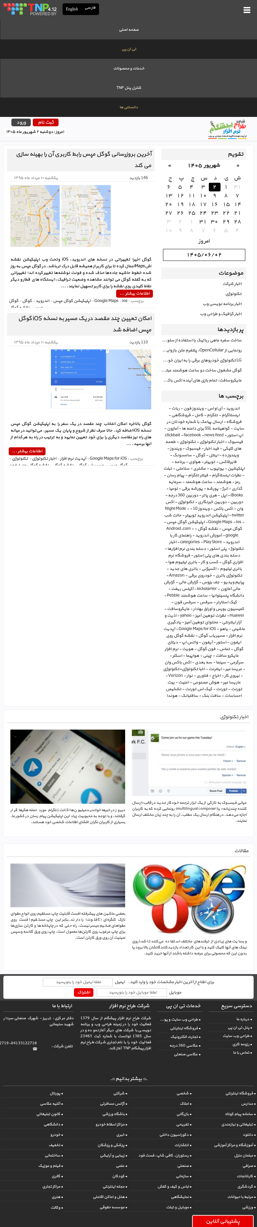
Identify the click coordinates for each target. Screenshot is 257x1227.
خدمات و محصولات (128, 68)
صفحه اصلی (129, 30)
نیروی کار (232, 675)
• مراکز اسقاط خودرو (111, 1124)
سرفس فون (185, 602)
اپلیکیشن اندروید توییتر (206, 515)
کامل (198, 415)
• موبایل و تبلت (178, 1207)
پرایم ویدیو (233, 582)
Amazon (176, 575)
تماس (224, 649)
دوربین (236, 502)
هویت (187, 649)
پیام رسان (175, 475)
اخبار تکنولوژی (211, 442)
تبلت (167, 468)
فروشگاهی (181, 415)
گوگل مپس (232, 528)
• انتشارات (182, 1145)
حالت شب (172, 515)
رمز (237, 482)
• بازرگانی (183, 1114)
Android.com (178, 528)
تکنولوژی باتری (229, 575)
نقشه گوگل (207, 528)
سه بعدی (203, 662)
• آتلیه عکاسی (51, 1104)
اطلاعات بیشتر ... (134, 293)
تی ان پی (128, 49)
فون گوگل (206, 649)
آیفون (206, 642)
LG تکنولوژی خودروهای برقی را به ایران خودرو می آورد (201, 360)
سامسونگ (182, 455)
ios (238, 522)
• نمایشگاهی (181, 1197)
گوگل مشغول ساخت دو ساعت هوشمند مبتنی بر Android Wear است (201, 370)
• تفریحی (183, 1124)
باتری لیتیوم (231, 569)
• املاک (185, 1104)
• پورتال (56, 1093)
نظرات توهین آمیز (210, 615)
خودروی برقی (200, 575)
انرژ (225, 488)
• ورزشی (249, 1207)
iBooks (237, 495)
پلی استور (218, 549)
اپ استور (235, 435)
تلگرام (212, 415)
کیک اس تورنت (198, 689)
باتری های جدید (183, 569)
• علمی (121, 1166)
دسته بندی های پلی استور (217, 555)
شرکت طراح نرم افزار (129, 1006)
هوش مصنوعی (205, 682)
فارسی (90, 8)
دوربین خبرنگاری (212, 502)
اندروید (233, 408)
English (72, 9)
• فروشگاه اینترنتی (185, 1028)
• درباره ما (244, 1019)
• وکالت (57, 1208)
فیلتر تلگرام (198, 475)
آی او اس (214, 408)
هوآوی (194, 462)
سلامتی (182, 468)
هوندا (172, 696)
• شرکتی (120, 1093)
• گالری (57, 1176)
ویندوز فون (193, 408)
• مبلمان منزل (245, 1156)
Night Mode (175, 508)
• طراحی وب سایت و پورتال (179, 1020)
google (232, 535)
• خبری (121, 1135)
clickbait (172, 435)
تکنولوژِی (186, 502)
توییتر (209, 462)
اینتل (213, 455)
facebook (192, 435)
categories (190, 542)
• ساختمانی (54, 1156)
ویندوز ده (230, 455)
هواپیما (192, 655)
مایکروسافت (178, 609)
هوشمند (223, 482)
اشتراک (83, 992)
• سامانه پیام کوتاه (240, 1114)
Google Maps (220, 522)
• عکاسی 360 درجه (184, 1046)
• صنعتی (184, 1166)
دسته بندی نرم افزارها (186, 549)
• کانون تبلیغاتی (49, 1114)
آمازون (172, 428)
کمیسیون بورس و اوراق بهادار (218, 609)
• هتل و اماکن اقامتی (110, 1197)
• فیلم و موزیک (50, 1166)
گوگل (200, 455)
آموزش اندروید (208, 535)
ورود (21, 122)
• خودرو (56, 1135)
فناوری (202, 675)
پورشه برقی (192, 488)
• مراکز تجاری (52, 1187)
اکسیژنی (208, 569)
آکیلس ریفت (182, 589)
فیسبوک (192, 448)
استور (221, 642)
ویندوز (175, 448)
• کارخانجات (246, 1176)
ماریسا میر (232, 682)
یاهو (224, 629)
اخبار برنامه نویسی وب (222, 304)
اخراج (216, 675)
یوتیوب (216, 468)
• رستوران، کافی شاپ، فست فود (164, 1156)
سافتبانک (189, 696)
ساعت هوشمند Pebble (187, 595)
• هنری (57, 1197)
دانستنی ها (128, 107)
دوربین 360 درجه (183, 495)
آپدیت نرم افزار (73, 458)
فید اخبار (211, 448)
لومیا (173, 488)
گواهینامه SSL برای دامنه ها (206, 428)
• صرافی (249, 1166)
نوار (189, 675)
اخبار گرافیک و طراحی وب (221, 314)
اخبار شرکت (232, 284)
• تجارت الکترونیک (185, 1037)
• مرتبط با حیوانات (241, 1197)
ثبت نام (46, 122)
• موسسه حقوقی (113, 1207)
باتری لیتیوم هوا (182, 562)
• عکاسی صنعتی (187, 1054)
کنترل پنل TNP (128, 88)
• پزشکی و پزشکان (112, 1145)
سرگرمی (237, 662)
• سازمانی (183, 1176)
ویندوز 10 (201, 508)
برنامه (179, 462)
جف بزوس (211, 582)
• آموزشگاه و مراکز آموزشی (235, 1145)
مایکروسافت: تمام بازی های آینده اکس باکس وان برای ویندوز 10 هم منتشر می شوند (201, 380)
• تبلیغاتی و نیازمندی (238, 1124)
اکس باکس (223, 508)
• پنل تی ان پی (240, 1028)
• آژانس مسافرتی (113, 1104)
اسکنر (177, 655)
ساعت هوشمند (198, 482)
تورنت (221, 689)
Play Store (212, 542)
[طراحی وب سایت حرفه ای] (29, 9)
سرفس (205, 602)
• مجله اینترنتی (114, 1187)
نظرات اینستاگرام (226, 475)
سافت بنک (211, 696)
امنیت (183, 682)
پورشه (212, 488)
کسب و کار (209, 562)
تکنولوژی (233, 294)
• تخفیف (56, 1145)
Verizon (175, 675)
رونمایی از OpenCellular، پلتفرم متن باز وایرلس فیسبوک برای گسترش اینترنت (201, 350)
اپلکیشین (236, 468)
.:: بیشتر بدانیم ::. (128, 1079)
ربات (175, 408)
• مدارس (248, 1104)
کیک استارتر (226, 602)
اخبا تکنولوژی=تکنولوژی (184, 669)
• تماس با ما (242, 1053)
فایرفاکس (228, 462)
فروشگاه (234, 422)
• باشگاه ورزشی (114, 1114)
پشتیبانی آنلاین (223, 1221)
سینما (221, 662)
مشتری (199, 468)
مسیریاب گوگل (211, 635)
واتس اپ (189, 642)
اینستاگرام (231, 415)
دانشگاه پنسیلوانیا (227, 595)
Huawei (237, 615)
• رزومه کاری (242, 1044)
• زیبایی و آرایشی (113, 1156)
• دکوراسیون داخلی (175, 1135)
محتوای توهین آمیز (201, 622)
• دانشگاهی (53, 1124)
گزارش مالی (188, 582)
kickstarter (207, 589)
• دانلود (249, 1135)
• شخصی (183, 1093)
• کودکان (119, 1176)
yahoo (185, 615)
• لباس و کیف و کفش (174, 1187)
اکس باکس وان (177, 662)
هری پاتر (209, 495)
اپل (224, 495)
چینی (207, 655)
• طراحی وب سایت (237, 1036)
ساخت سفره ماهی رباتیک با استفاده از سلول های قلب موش (201, 340)
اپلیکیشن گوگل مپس (185, 522)
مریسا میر (233, 669)
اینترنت (215, 669)
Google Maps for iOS (197, 629)
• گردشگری (246, 1187)
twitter (238, 515)
